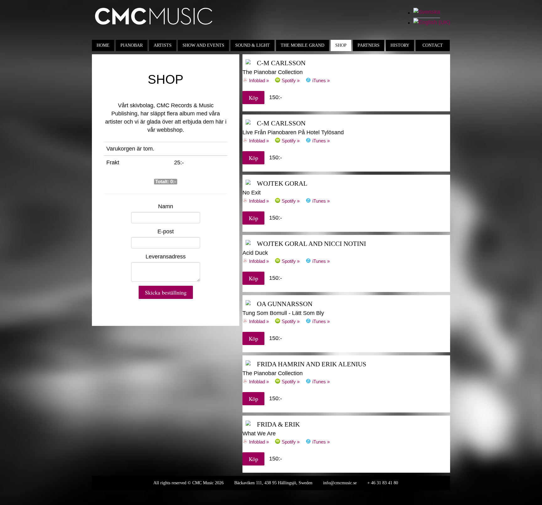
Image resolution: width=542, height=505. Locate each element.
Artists (163, 45)
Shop (341, 45)
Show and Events (203, 45)
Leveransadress (166, 256)
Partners (369, 45)
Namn (165, 206)
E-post (165, 231)
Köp (253, 97)
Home (103, 45)
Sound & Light (252, 45)
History (400, 45)
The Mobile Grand (302, 45)
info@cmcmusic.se (340, 483)
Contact (432, 45)
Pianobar (131, 45)
